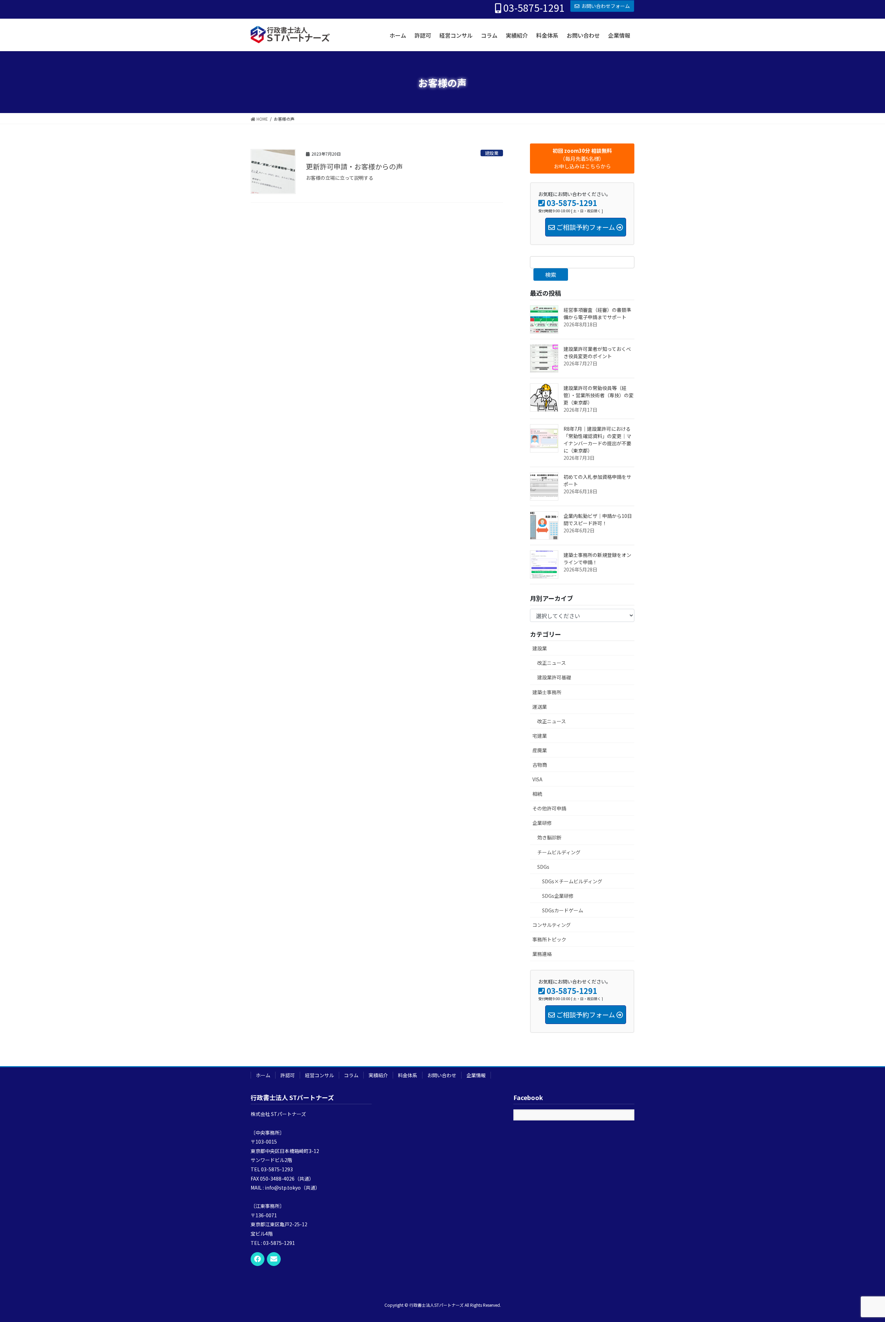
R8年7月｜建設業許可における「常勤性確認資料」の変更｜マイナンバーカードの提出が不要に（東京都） (597, 439)
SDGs (543, 866)
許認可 (287, 1075)
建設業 (492, 153)
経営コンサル (319, 1075)
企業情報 (476, 1075)
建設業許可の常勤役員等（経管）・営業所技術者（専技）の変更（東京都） (598, 395)
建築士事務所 (546, 692)
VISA (537, 779)
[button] (582, 158)
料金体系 (407, 1075)
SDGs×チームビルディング (572, 881)
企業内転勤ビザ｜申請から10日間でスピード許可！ (597, 519)
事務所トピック (549, 939)
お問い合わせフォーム (605, 5)
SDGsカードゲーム (562, 910)
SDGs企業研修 (558, 895)
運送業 (539, 706)
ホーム (263, 1075)
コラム (351, 1075)
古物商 (539, 764)
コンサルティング (551, 924)
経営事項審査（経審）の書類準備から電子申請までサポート (597, 313)
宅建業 (539, 735)
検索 (550, 274)
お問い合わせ (441, 1075)
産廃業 (539, 750)
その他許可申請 (549, 808)
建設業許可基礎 (554, 677)
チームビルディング (558, 852)
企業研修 (542, 822)
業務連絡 (542, 953)
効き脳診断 (549, 837)
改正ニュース (551, 662)
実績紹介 (378, 1075)
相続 (537, 793)
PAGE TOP (860, 1275)
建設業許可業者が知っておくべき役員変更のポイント (597, 352)
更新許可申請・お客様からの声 (354, 166)
